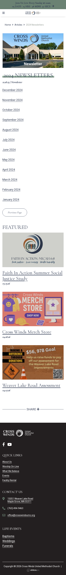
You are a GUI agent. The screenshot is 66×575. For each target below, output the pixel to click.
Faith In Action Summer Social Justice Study (32, 275)
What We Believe (10, 471)
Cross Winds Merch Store (26, 332)
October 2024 (11, 109)
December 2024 (12, 90)
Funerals (7, 545)
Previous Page (15, 212)
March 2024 (9, 179)
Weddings (8, 541)
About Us (7, 461)
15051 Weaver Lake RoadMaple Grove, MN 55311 (20, 500)
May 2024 (8, 159)
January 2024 (10, 199)
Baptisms (8, 536)
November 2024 (12, 100)
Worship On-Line (10, 466)
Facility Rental (9, 480)
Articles (18, 24)
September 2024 (13, 119)
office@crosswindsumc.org (21, 515)
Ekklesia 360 (33, 570)
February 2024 (11, 189)
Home (8, 24)
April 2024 (8, 169)
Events (5, 475)
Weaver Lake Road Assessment (31, 385)
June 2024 (9, 149)
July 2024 (8, 139)
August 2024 (10, 129)
